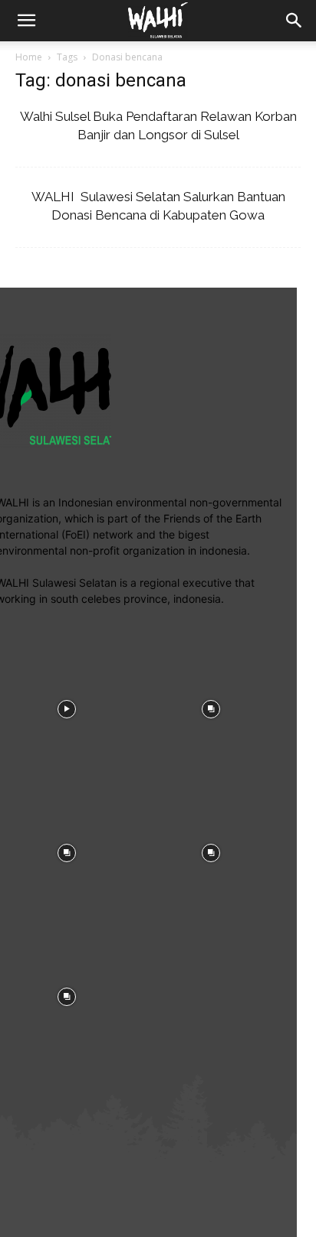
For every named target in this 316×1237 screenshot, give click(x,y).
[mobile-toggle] (26, 20)
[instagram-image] (210, 707)
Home (28, 56)
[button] (294, 20)
